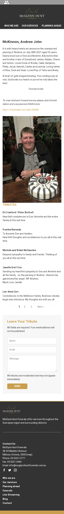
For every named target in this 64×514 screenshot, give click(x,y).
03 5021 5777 (18, 458)
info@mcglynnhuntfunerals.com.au (27, 465)
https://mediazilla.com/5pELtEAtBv (21, 110)
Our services (10, 482)
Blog (5, 499)
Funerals (7, 490)
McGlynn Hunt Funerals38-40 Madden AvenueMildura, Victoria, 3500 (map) (17, 451)
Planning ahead (11, 486)
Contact (7, 503)
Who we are (9, 478)
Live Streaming (11, 494)
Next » (41, 306)
